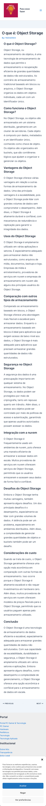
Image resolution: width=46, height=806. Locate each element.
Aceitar (23, 786)
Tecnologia (4, 735)
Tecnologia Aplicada (8, 738)
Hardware (4, 729)
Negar (23, 793)
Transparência (6, 752)
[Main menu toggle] (40, 10)
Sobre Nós (4, 749)
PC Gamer (4, 726)
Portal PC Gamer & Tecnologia (13, 723)
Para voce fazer (25, 10)
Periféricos (4, 732)
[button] (42, 759)
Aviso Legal (5, 756)
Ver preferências (23, 800)
